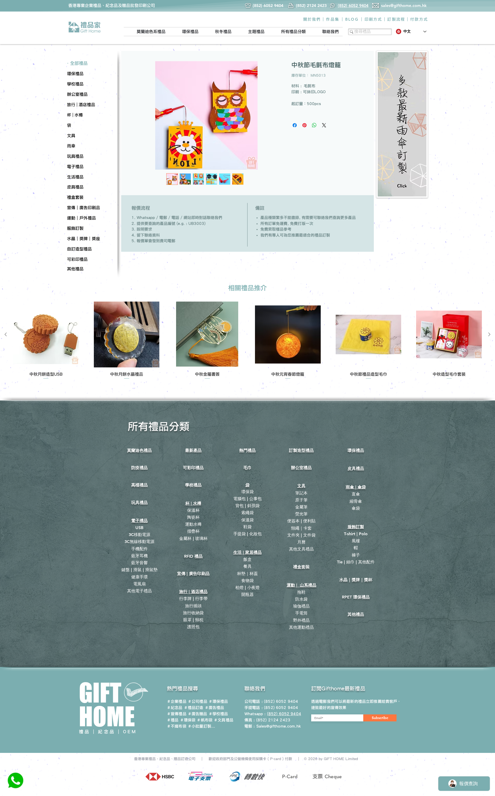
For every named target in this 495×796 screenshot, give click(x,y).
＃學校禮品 (218, 714)
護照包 (193, 626)
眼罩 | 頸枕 (193, 619)
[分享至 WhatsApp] (314, 125)
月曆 (301, 542)
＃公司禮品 (197, 701)
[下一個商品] (489, 334)
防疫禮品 (139, 467)
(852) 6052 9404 (281, 708)
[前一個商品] (6, 334)
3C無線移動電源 (139, 541)
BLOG (352, 19)
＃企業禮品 (176, 701)
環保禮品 (356, 450)
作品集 (332, 19)
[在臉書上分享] (295, 125)
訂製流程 (396, 19)
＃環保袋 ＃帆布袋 (196, 720)
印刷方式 (373, 19)
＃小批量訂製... (201, 726)
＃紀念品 (175, 708)
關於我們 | (313, 19)
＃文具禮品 (223, 720)
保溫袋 (247, 519)
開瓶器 (247, 594)
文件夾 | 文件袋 (301, 535)
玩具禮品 (139, 502)
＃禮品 (172, 720)
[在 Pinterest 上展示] (304, 125)
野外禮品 (301, 620)
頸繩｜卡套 (301, 528)
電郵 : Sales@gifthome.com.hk (272, 726)
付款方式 (419, 19)
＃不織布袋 (176, 726)
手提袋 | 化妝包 (247, 533)
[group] (247, 340)
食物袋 (247, 580)
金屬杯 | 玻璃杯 (193, 538)
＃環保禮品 (218, 701)
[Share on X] (324, 125)
